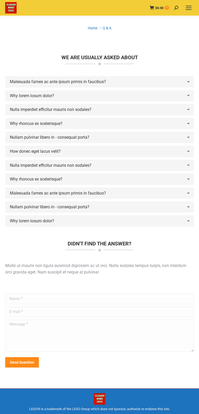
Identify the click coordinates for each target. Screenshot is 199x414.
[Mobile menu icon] (188, 8)
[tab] (99, 82)
